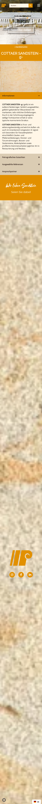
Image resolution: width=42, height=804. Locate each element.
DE (38, 802)
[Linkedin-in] (30, 575)
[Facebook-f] (21, 575)
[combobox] (36, 802)
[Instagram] (12, 575)
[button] (4, 800)
